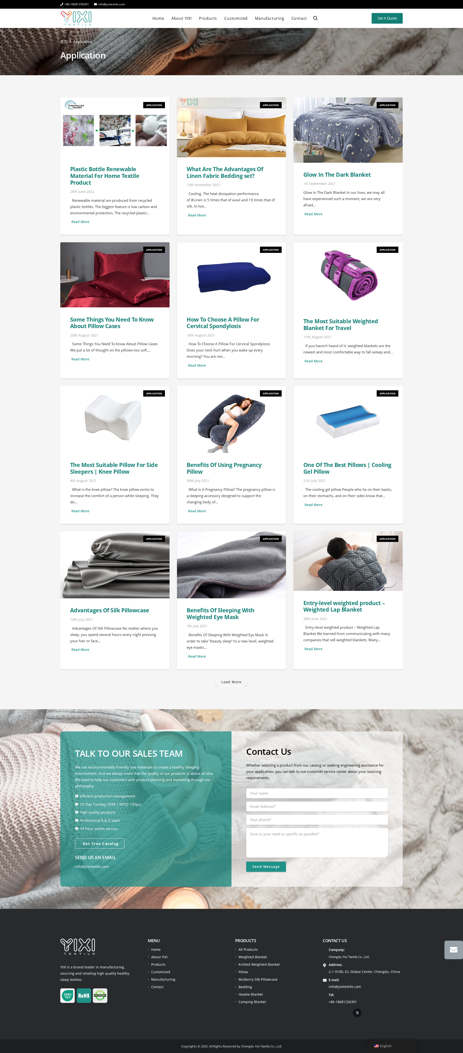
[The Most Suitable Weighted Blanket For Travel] (348, 310)
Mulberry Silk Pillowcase (258, 979)
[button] (315, 18)
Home (156, 949)
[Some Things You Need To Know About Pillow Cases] (115, 310)
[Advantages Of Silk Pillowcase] (115, 600)
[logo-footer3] (78, 946)
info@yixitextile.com (92, 866)
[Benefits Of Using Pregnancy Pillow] (231, 455)
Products (158, 964)
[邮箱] (453, 950)
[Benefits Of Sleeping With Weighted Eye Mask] (231, 600)
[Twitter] (357, 1013)
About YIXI (159, 957)
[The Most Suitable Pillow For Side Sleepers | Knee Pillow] (115, 455)
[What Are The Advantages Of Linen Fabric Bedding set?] (231, 166)
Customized (160, 972)
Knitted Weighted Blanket (259, 964)
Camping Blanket (252, 1001)
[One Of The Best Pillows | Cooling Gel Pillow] (348, 455)
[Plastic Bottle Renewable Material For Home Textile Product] (115, 166)
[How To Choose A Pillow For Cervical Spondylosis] (231, 310)
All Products (248, 949)
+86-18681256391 (343, 1001)
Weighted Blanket (252, 957)
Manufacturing (163, 979)
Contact (157, 987)
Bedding (245, 987)
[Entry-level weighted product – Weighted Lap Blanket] (348, 600)
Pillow (243, 972)
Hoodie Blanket (250, 994)
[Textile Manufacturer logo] (76, 18)
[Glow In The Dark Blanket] (348, 166)
